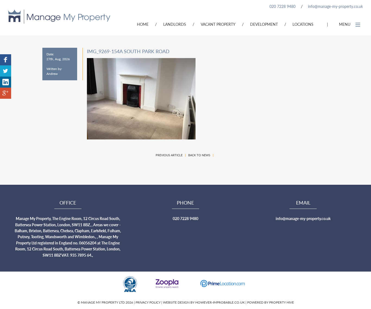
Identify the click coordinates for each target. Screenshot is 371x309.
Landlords (174, 24)
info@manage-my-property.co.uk (335, 6)
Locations (303, 24)
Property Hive (281, 302)
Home (143, 24)
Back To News (199, 155)
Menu (345, 24)
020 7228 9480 (282, 6)
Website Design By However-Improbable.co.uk (204, 302)
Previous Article (169, 155)
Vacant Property (218, 24)
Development (264, 24)
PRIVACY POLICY (148, 302)
